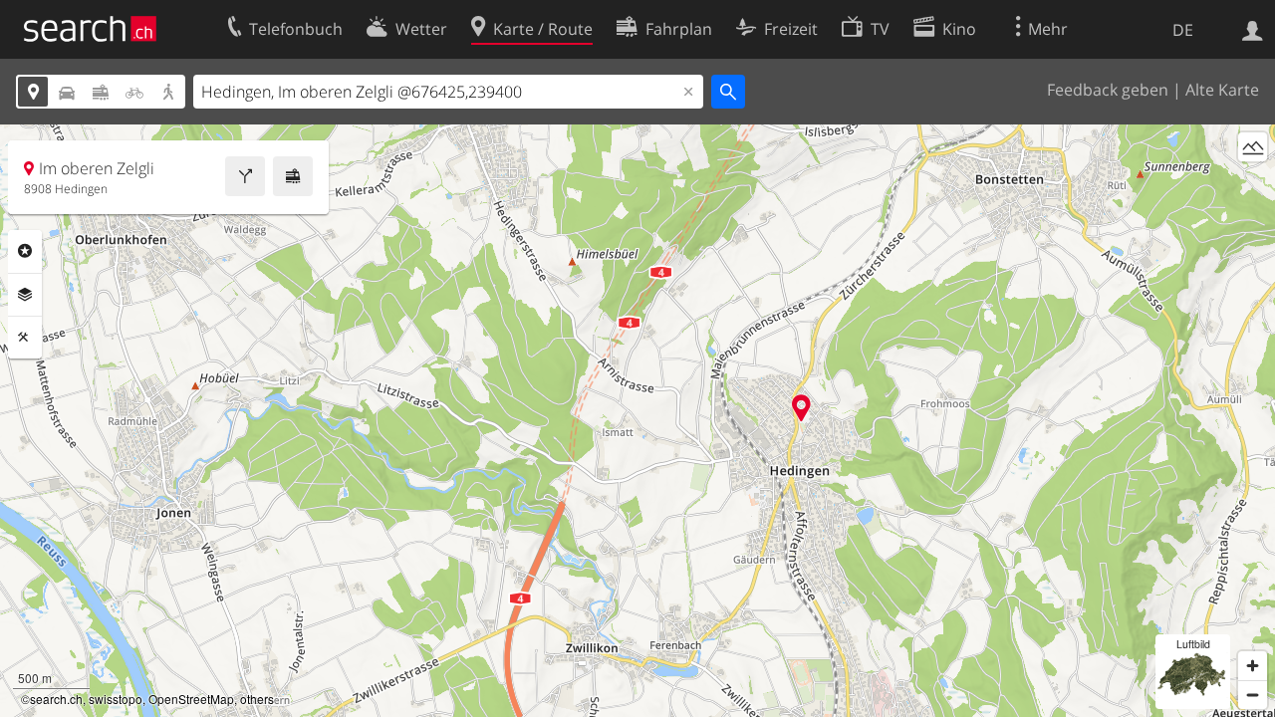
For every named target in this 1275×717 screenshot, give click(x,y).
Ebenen (25, 295)
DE (1182, 30)
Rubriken (25, 251)
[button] (801, 407)
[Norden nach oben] (1252, 183)
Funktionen (25, 337)
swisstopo (115, 698)
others (257, 698)
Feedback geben (1107, 90)
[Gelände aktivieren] (1252, 146)
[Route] (245, 176)
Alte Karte (1222, 90)
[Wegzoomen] (1252, 694)
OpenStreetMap (191, 698)
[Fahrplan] (293, 176)
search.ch (56, 698)
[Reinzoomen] (1252, 665)
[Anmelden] (1252, 29)
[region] (637, 420)
